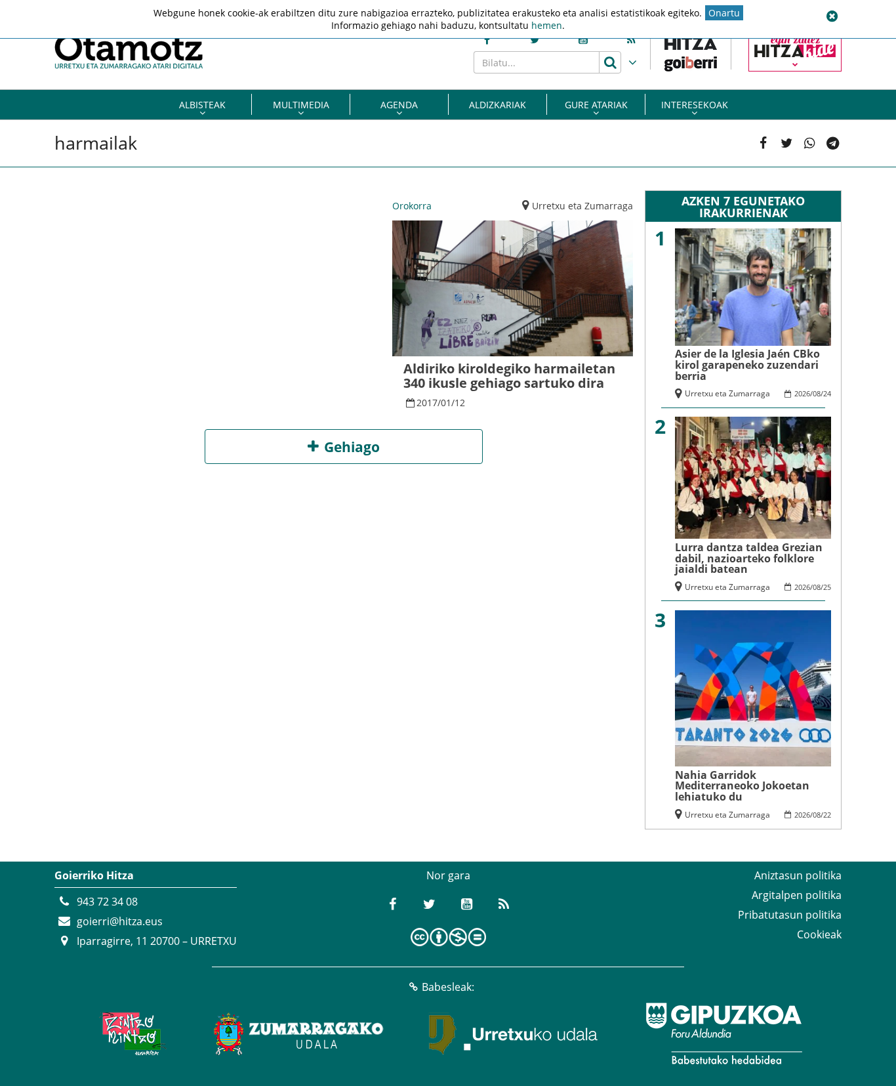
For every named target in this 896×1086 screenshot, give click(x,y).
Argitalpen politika (797, 895)
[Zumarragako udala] (299, 1033)
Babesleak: (448, 987)
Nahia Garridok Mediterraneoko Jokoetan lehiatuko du (742, 786)
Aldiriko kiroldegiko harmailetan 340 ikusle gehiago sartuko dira (509, 376)
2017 (427, 402)
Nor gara (448, 875)
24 (827, 393)
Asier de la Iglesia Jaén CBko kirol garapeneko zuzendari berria (747, 364)
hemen (546, 25)
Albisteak (202, 104)
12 (460, 402)
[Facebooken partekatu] (763, 143)
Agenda (399, 104)
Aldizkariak (497, 104)
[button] (832, 16)
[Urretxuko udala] (513, 1033)
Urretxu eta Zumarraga (582, 205)
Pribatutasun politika (790, 915)
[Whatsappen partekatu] (810, 143)
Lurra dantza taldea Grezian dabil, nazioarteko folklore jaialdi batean (749, 558)
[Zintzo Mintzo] (131, 1033)
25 (827, 587)
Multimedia (301, 104)
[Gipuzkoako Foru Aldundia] (723, 1033)
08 (817, 393)
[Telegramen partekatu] (833, 143)
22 (827, 815)
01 (446, 402)
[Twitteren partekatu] (787, 143)
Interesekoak (694, 104)
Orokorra (412, 205)
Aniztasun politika (798, 875)
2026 (802, 393)
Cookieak (819, 934)
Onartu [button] (724, 13)
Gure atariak (596, 104)
